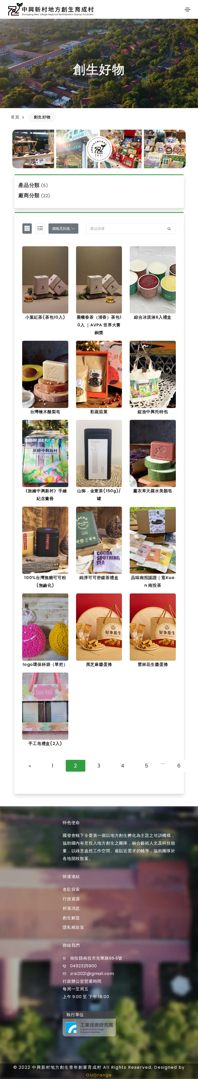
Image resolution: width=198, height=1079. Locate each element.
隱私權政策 (73, 927)
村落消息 (71, 908)
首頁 (15, 117)
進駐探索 (71, 889)
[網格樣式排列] (27, 228)
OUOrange (99, 1075)
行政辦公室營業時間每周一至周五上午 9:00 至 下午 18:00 (86, 989)
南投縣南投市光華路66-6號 (96, 958)
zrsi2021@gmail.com (92, 974)
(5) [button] (33, 185)
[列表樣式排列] (40, 228)
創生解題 (71, 918)
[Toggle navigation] (187, 9)
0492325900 (83, 966)
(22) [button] (34, 196)
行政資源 (71, 899)
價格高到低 (61, 228)
